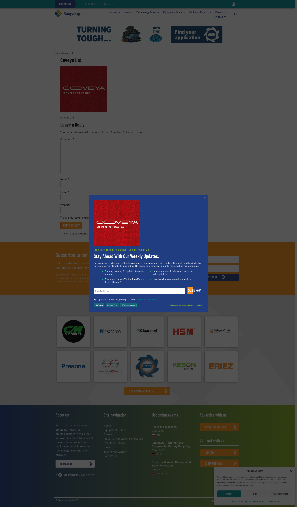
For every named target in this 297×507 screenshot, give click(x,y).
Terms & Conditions (146, 299)
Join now (191, 290)
